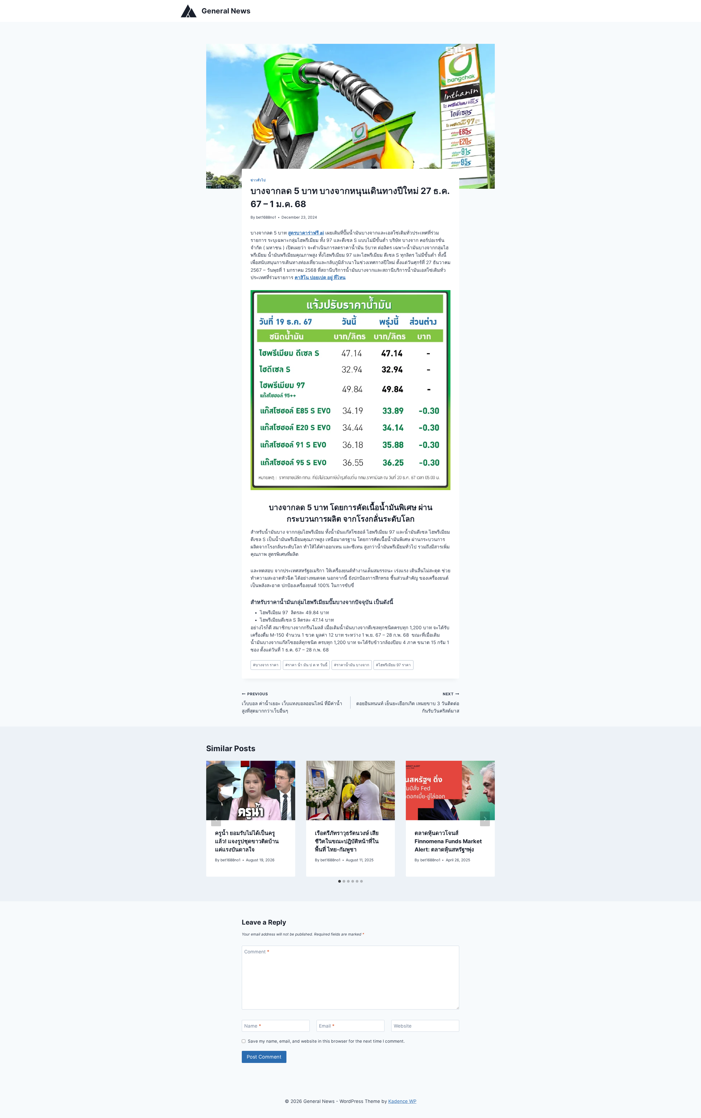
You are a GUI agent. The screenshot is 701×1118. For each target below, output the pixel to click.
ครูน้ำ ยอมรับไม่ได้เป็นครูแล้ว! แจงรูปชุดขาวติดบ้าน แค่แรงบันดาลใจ (247, 841)
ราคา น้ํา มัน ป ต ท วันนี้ (306, 665)
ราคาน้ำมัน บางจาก (351, 665)
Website (403, 1026)
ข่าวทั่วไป (258, 180)
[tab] (339, 881)
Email (327, 1026)
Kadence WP (402, 1101)
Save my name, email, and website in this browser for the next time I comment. (326, 1041)
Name (252, 1026)
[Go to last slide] (216, 818)
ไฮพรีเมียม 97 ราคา (393, 665)
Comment (256, 951)
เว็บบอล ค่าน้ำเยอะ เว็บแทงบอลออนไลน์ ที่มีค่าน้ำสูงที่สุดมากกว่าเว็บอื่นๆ (292, 703)
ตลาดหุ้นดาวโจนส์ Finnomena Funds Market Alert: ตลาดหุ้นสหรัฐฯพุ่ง (448, 841)
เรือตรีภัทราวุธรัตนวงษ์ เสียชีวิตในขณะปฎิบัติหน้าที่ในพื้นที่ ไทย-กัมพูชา (347, 841)
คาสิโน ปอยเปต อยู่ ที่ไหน (320, 277)
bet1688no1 (266, 217)
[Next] (485, 818)
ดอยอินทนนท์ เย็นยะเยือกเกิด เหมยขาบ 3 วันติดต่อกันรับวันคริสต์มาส (407, 703)
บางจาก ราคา (265, 665)
